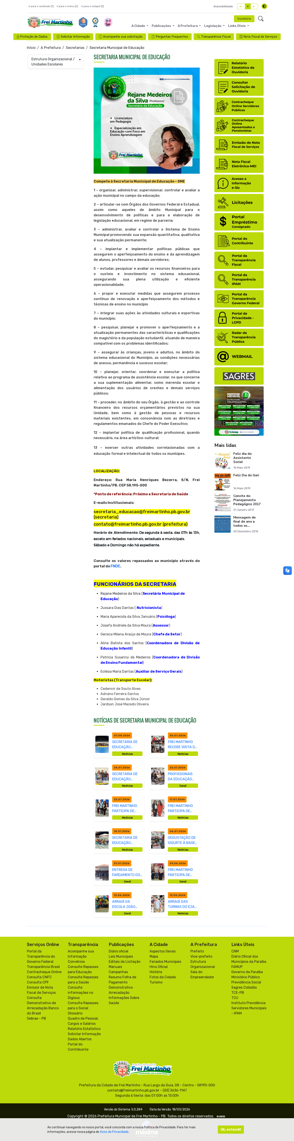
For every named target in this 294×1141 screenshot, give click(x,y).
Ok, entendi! (231, 1129)
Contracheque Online (44, 972)
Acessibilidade (223, 6)
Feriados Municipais (165, 962)
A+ (241, 6)
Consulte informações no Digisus (80, 992)
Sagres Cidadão (244, 987)
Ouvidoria (244, 18)
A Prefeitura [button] (188, 26)
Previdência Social (246, 982)
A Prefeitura (51, 48)
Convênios (76, 962)
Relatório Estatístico (84, 1029)
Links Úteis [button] (237, 26)
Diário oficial (118, 951)
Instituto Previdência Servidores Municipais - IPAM (248, 1008)
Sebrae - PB (36, 1018)
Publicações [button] (162, 26)
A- (254, 6)
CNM (235, 951)
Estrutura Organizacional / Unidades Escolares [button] (53, 61)
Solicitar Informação (84, 1034)
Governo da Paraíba (247, 972)
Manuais (115, 967)
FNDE (115, 566)
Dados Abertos (79, 1039)
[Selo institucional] (83, 22)
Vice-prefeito (201, 956)
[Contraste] (264, 6)
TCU (234, 998)
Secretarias (75, 48)
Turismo (156, 982)
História (156, 972)
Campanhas (118, 972)
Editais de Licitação (124, 962)
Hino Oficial (159, 967)
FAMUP (237, 967)
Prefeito (197, 951)
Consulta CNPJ (39, 977)
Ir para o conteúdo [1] (41, 6)
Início (31, 48)
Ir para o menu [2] (67, 6)
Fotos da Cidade (163, 977)
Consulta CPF (38, 982)
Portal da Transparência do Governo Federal (41, 956)
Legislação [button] (213, 26)
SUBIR (221, 1116)
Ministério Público (245, 977)
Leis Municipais (121, 956)
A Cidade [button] (139, 26)
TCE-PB (237, 993)
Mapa (154, 956)
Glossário (75, 1013)
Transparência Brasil (43, 967)
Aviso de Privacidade (114, 1132)
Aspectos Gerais (163, 951)
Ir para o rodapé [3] (92, 6)
